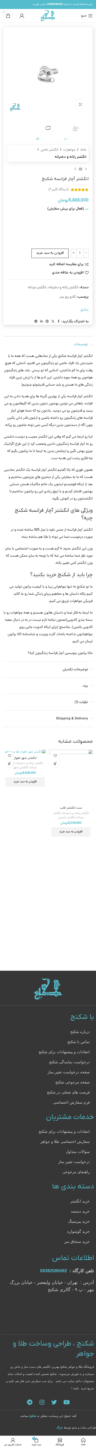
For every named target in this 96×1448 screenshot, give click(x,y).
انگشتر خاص (49, 150)
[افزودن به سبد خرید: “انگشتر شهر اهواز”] (9, 764)
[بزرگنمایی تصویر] (80, 104)
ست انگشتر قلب (71, 808)
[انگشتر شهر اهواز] (25, 752)
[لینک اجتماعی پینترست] (47, 321)
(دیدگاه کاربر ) (58, 189)
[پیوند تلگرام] (36, 321)
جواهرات (69, 150)
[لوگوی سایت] (48, 16)
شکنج (84, 310)
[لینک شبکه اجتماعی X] (53, 321)
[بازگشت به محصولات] (80, 169)
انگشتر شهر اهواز (25, 758)
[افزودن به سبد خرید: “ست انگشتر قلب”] (55, 764)
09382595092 (53, 1270)
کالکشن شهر (20, 767)
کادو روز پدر (67, 297)
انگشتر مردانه (37, 287)
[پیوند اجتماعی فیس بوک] (58, 321)
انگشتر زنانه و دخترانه (70, 157)
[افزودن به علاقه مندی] (55, 756)
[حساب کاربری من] (22, 15)
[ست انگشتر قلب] (71, 777)
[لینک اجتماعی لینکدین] (41, 321)
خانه (83, 150)
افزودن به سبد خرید (50, 253)
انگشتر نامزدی (66, 817)
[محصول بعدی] (75, 169)
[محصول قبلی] (86, 169)
